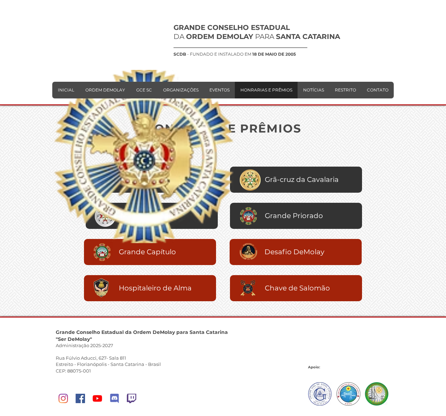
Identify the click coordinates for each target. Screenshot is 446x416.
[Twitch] (131, 398)
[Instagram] (63, 398)
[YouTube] (97, 398)
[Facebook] (80, 398)
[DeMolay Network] (114, 398)
